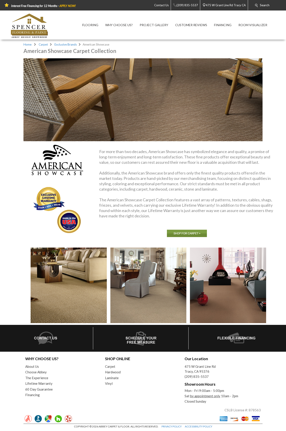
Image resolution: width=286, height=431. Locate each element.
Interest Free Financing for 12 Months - (43, 6)
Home (27, 44)
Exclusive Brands (66, 44)
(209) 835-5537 (197, 376)
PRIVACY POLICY (172, 426)
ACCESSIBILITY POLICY (198, 426)
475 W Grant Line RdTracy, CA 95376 (200, 369)
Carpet (43, 44)
